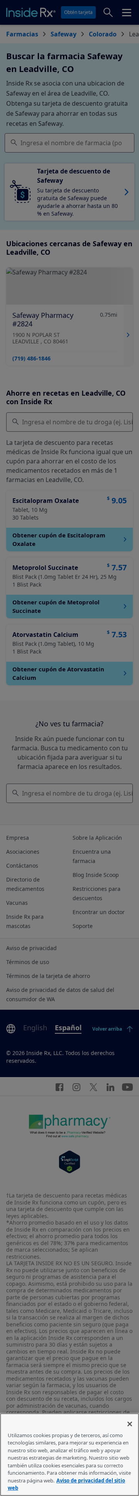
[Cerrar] (129, 1424)
